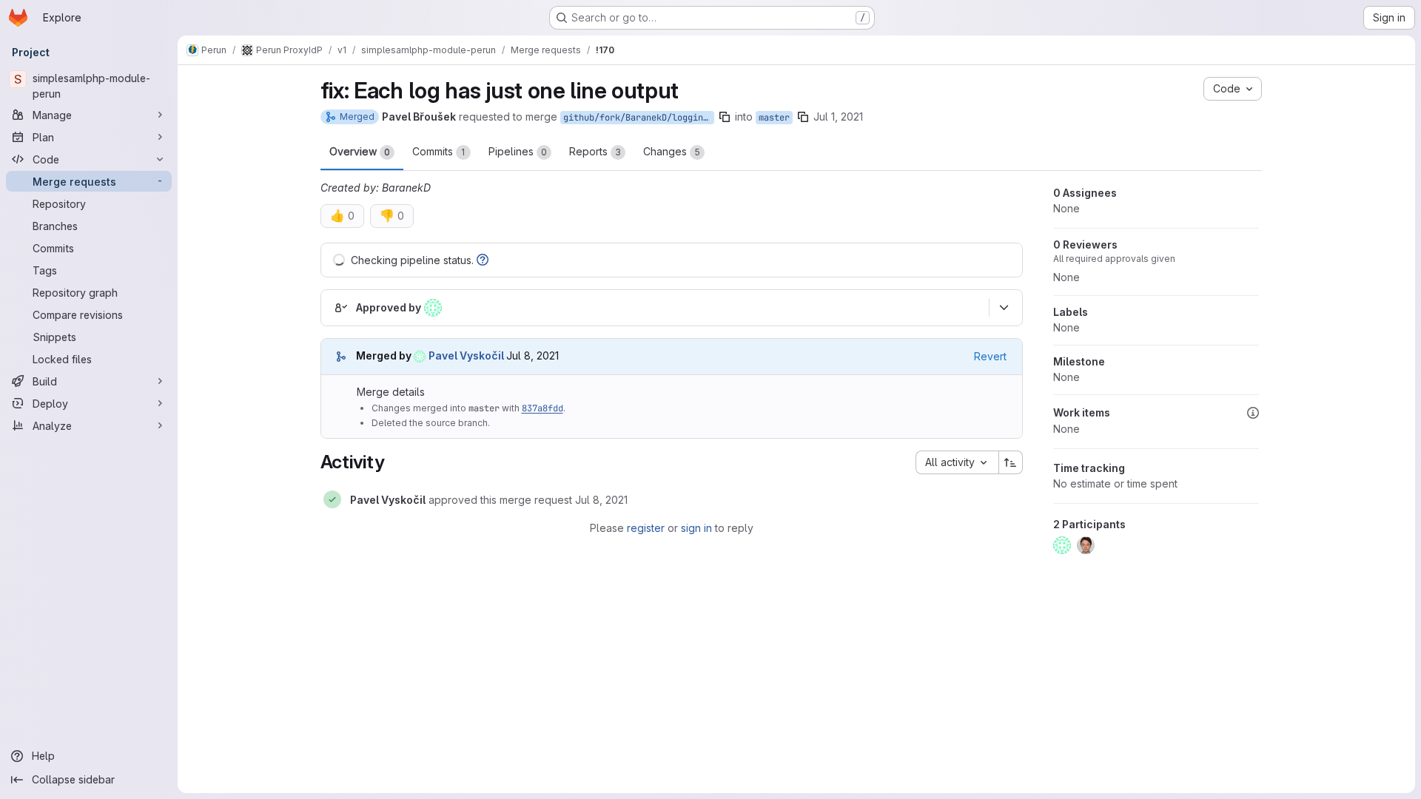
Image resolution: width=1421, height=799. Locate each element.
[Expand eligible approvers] (1004, 308)
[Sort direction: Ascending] (1011, 462)
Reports (595, 151)
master (774, 118)
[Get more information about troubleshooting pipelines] (482, 260)
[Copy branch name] (724, 117)
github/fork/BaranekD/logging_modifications (638, 118)
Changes (671, 151)
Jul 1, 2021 (838, 116)
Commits (439, 151)
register (646, 528)
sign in (696, 528)
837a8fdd (542, 408)
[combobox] (957, 462)
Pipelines (517, 151)
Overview (359, 151)
